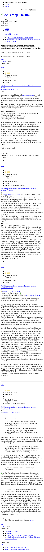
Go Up (3, 526)
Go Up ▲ (24, 547)
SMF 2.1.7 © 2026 (11, 549)
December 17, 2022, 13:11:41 (10, 412)
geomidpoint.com (28, 95)
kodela (32, 520)
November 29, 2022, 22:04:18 (10, 89)
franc (3, 67)
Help (6, 547)
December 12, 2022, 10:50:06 (10, 291)
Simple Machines (23, 549)
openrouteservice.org (33, 295)
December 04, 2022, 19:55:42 (10, 194)
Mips (2, 166)
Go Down (4, 61)
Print (2, 60)
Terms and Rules (14, 547)
